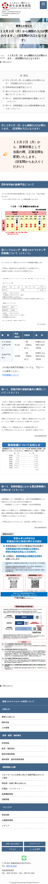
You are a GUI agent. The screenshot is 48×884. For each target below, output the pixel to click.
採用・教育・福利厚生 (11, 735)
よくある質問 (34, 849)
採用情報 (5, 743)
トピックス (7, 807)
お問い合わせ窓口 (12, 844)
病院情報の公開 (8, 767)
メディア (5, 826)
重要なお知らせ (8, 717)
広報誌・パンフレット (11, 789)
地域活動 (5, 815)
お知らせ (6, 709)
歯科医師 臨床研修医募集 (13, 759)
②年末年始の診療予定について (19, 87)
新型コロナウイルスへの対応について (18, 701)
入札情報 (5, 728)
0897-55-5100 (11, 866)
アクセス (12, 849)
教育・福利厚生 (8, 749)
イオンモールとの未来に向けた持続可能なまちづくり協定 (23, 776)
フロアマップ (34, 844)
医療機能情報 (7, 794)
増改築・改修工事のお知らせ (14, 783)
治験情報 (5, 799)
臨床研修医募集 (8, 754)
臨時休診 (5, 722)
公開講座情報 (7, 820)
